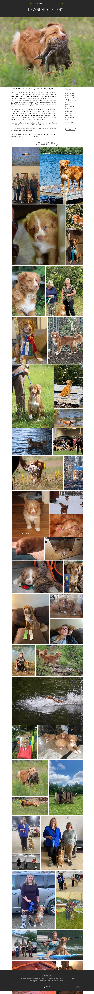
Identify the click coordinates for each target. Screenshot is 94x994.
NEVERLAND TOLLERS (45, 10)
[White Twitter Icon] (49, 987)
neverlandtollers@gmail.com (54, 979)
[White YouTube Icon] (47, 987)
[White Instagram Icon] (44, 987)
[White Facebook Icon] (42, 987)
